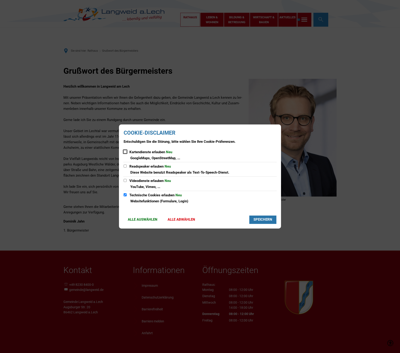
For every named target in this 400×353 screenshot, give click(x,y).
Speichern (262, 219)
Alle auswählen (142, 219)
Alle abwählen (181, 219)
